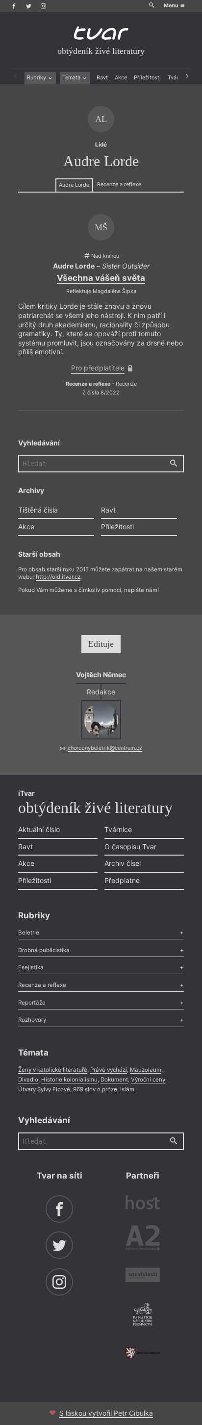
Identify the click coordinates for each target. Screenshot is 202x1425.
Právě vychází (108, 1069)
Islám (127, 1089)
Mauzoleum (145, 1069)
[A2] (143, 1239)
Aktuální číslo (39, 829)
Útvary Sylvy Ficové (44, 1089)
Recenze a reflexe (119, 184)
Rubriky (37, 77)
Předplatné (122, 880)
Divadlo (28, 1079)
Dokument (114, 1079)
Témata (72, 77)
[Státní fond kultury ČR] (143, 1353)
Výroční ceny (148, 1079)
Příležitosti (147, 77)
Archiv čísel (122, 863)
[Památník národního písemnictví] (143, 1315)
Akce (121, 77)
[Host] (143, 1203)
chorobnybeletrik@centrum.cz (105, 748)
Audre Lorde (74, 185)
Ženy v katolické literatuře (52, 1069)
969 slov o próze (95, 1089)
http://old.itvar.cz (58, 576)
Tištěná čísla (38, 510)
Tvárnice (118, 829)
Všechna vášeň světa (101, 278)
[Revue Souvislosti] (143, 1276)
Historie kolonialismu (69, 1079)
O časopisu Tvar (130, 846)
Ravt (102, 77)
